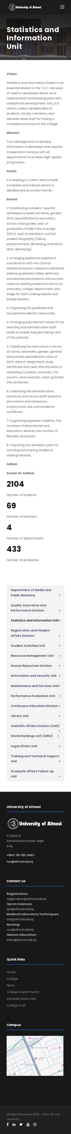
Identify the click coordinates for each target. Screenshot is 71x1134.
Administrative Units (21, 999)
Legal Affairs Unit (24, 746)
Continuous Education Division (34, 706)
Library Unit (20, 716)
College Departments (23, 992)
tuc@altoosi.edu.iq (20, 861)
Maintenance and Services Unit (35, 686)
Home (11, 972)
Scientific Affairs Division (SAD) (35, 726)
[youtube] (28, 1125)
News (11, 985)
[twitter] (21, 1125)
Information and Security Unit (34, 676)
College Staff (16, 1005)
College (12, 979)
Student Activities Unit (28, 646)
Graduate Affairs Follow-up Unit (32, 774)
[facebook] (8, 1125)
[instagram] (34, 1125)
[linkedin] (14, 1125)
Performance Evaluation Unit (33, 696)
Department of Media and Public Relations (31, 592)
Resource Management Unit (32, 656)
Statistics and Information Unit (35, 620)
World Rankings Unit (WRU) (32, 736)
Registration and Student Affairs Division (30, 633)
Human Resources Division (31, 666)
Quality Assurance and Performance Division (28, 608)
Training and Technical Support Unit (35, 758)
